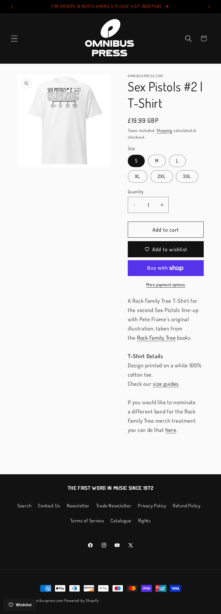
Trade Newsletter (114, 505)
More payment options (165, 284)
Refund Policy (186, 505)
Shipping (164, 130)
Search (24, 505)
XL (137, 176)
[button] (14, 38)
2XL (162, 176)
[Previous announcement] (12, 6)
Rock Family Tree (156, 337)
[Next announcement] (209, 6)
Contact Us (49, 505)
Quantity (136, 191)
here (170, 429)
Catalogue (120, 520)
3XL (187, 176)
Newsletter (78, 505)
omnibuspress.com (47, 600)
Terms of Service (87, 520)
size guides (166, 383)
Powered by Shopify (81, 600)
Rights (144, 520)
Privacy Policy (152, 505)
